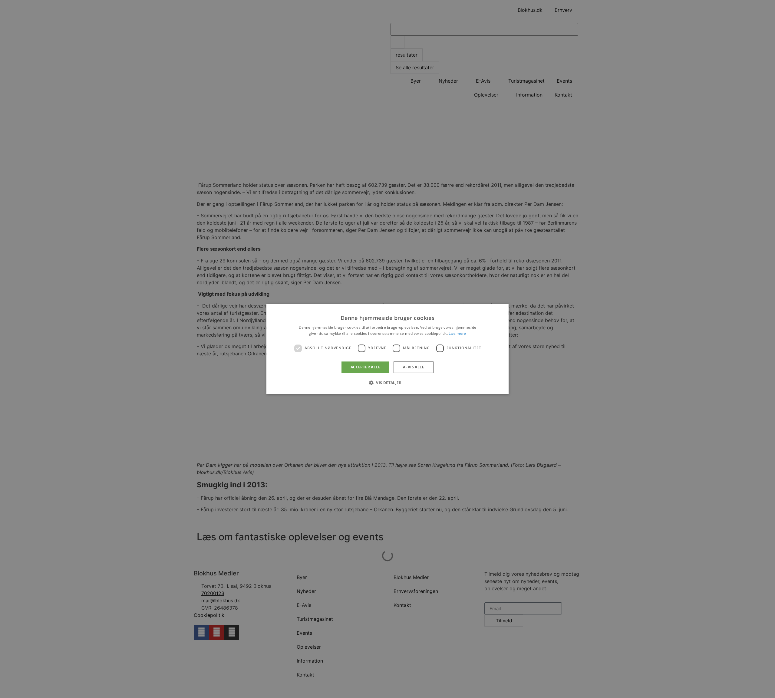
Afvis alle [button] (413, 367)
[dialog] (387, 349)
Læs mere (457, 333)
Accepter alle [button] (365, 367)
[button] (387, 383)
